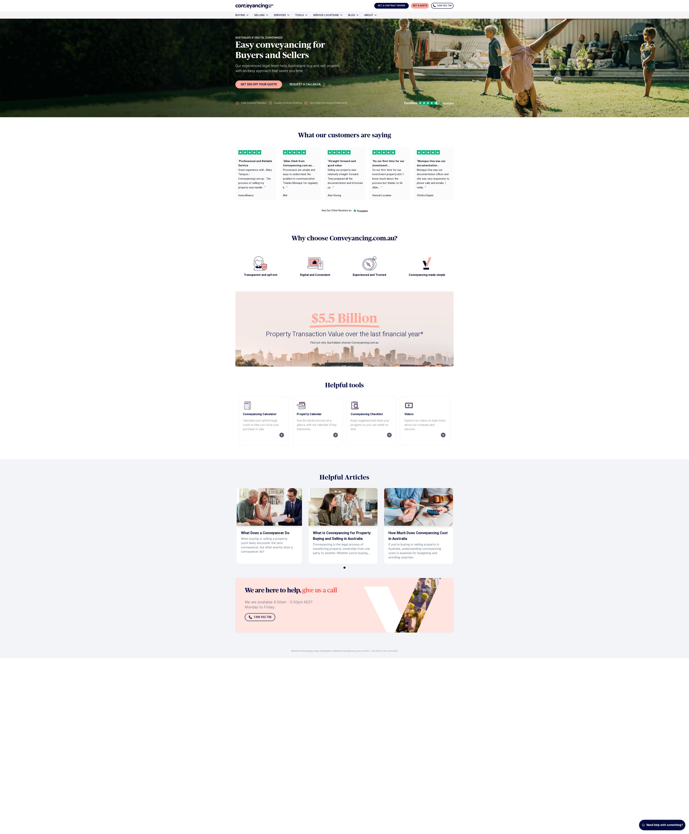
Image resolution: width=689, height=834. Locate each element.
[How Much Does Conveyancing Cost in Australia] (418, 526)
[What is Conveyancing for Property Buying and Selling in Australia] (343, 526)
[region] (344, 174)
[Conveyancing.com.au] (254, 6)
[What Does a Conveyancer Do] (269, 526)
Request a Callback (305, 84)
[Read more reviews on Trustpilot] (360, 210)
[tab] (344, 568)
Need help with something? (664, 825)
